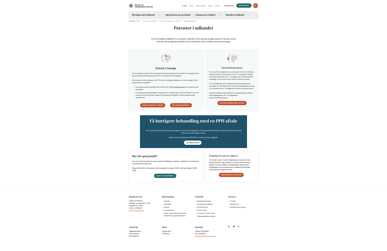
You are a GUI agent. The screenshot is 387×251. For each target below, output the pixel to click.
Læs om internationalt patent (232, 103)
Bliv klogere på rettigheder (143, 15)
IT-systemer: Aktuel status (206, 213)
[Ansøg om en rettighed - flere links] (219, 14)
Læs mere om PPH (192, 143)
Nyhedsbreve (234, 204)
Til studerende (169, 210)
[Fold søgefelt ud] (255, 5)
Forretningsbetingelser (205, 204)
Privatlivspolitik (202, 207)
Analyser (167, 207)
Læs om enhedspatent (181, 105)
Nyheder (167, 201)
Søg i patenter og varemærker (178, 15)
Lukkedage (167, 204)
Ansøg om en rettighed (205, 15)
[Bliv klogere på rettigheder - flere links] (158, 14)
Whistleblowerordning (237, 207)
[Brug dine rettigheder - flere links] (248, 14)
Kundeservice (244, 5)
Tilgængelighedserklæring (206, 216)
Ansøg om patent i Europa (152, 105)
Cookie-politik (202, 210)
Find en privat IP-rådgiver (231, 175)
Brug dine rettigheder (235, 15)
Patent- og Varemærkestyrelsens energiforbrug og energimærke (175, 214)
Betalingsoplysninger (204, 201)
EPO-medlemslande (178, 87)
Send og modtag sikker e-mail (205, 236)
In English (184, 6)
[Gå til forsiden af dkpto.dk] (141, 5)
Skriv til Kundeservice (165, 176)
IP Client (233, 201)
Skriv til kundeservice (136, 210)
